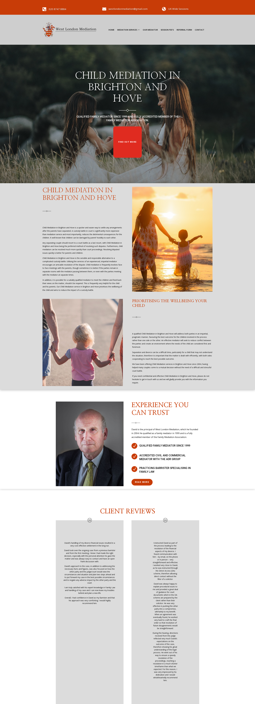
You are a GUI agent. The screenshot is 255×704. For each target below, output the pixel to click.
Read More (142, 482)
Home (111, 29)
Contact (199, 29)
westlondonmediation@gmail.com (128, 8)
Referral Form (184, 29)
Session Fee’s (167, 29)
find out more (127, 142)
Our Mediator (150, 29)
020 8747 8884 (57, 9)
